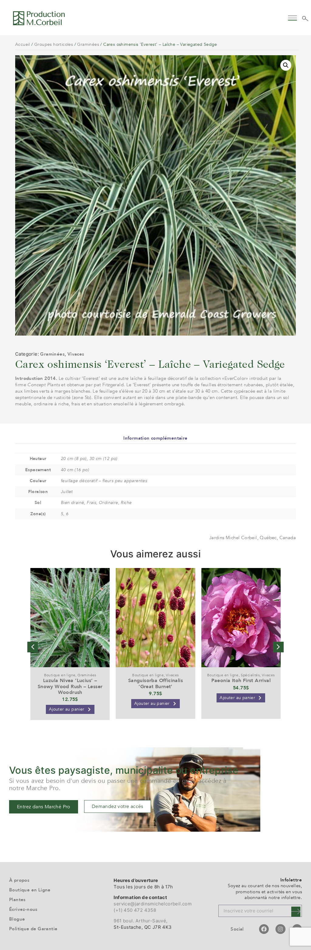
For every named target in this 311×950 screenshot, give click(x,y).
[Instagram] (280, 929)
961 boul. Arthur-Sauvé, (140, 921)
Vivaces (75, 354)
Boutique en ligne (60, 675)
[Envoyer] (295, 912)
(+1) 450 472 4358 (135, 910)
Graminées (88, 44)
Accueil (22, 44)
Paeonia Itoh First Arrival (241, 680)
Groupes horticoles (53, 44)
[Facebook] (264, 929)
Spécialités (250, 675)
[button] (292, 17)
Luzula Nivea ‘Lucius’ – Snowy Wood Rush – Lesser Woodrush (70, 686)
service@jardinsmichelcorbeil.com (153, 904)
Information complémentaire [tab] (155, 438)
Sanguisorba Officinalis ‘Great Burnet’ (155, 683)
